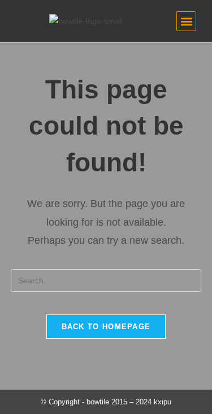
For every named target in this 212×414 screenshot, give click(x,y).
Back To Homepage (106, 326)
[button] (186, 21)
